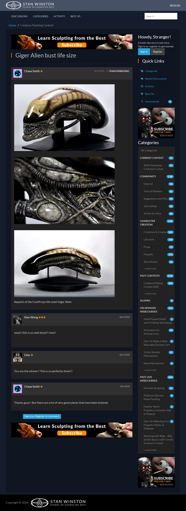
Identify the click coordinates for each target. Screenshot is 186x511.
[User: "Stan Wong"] (18, 319)
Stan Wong (31, 317)
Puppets (158, 254)
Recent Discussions (155, 78)
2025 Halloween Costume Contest (158, 167)
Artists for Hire (158, 213)
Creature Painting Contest (119, 71)
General (158, 183)
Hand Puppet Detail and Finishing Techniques (158, 320)
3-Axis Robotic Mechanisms (158, 354)
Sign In (175, 5)
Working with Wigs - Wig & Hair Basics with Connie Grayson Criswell (158, 439)
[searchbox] (160, 16)
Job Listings (158, 206)
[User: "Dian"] (18, 357)
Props (158, 246)
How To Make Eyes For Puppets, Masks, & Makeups (158, 425)
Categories (40, 16)
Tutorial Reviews (158, 191)
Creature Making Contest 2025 (158, 285)
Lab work (158, 239)
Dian (27, 355)
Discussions (19, 16)
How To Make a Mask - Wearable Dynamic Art (158, 343)
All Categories (149, 150)
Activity (59, 16)
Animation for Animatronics (158, 331)
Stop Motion (158, 261)
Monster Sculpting (158, 388)
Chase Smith (32, 71)
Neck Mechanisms (158, 363)
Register (40, 416)
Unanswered (157, 101)
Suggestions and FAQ (158, 198)
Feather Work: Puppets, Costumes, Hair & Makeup (158, 410)
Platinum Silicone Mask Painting (158, 397)
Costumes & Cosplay (158, 231)
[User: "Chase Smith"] (18, 73)
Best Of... (76, 16)
